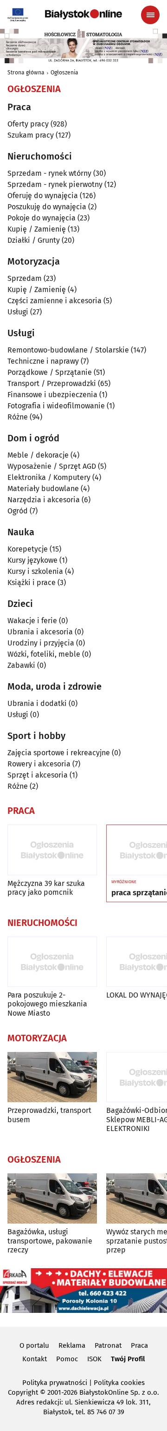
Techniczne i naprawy (43, 361)
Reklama (71, 1345)
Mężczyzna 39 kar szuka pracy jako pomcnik (46, 888)
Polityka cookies (119, 1382)
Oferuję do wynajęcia (42, 195)
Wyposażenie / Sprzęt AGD (51, 466)
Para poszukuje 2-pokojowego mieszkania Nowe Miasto (47, 1004)
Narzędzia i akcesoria (43, 499)
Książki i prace (31, 582)
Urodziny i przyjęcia (40, 643)
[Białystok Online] (83, 14)
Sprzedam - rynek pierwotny (55, 184)
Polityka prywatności (54, 1382)
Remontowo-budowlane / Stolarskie (68, 350)
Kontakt (34, 1359)
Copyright (23, 1392)
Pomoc (67, 1359)
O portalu (34, 1345)
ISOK (94, 1359)
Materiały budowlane (43, 488)
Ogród (17, 510)
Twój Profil (128, 1359)
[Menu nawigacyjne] (150, 15)
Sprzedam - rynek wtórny (49, 173)
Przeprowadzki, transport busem (49, 1115)
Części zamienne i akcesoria (54, 300)
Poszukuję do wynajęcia (46, 206)
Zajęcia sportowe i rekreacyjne (58, 752)
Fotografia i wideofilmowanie (56, 405)
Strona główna (26, 72)
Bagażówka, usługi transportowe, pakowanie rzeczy (49, 1240)
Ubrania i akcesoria (40, 631)
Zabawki (21, 665)
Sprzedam (24, 278)
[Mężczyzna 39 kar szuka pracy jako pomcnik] (52, 850)
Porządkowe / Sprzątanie (49, 372)
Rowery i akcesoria (39, 763)
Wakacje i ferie (32, 620)
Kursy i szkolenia (35, 571)
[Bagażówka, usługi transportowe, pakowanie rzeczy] (52, 1198)
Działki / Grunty (33, 240)
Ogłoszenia (64, 72)
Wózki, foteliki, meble (43, 654)
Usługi (17, 311)
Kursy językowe (32, 560)
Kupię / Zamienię (36, 229)
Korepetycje (27, 549)
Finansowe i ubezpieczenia (52, 394)
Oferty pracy (28, 124)
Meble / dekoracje (38, 455)
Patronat (108, 1345)
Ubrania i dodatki (37, 703)
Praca (139, 1345)
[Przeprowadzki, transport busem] (52, 1077)
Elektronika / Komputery (48, 477)
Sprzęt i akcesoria (37, 775)
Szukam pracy (30, 135)
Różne (17, 417)
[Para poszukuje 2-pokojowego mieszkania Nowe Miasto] (52, 962)
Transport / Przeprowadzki (51, 383)
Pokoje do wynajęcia (41, 217)
